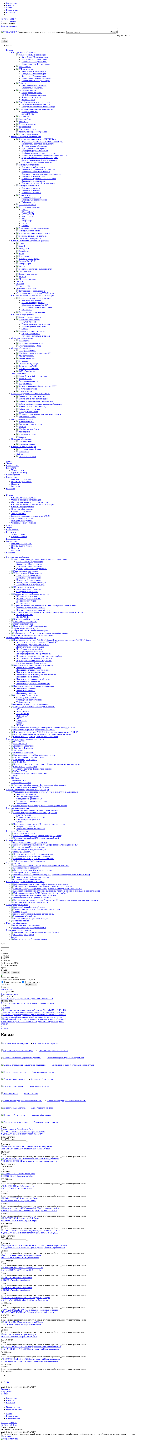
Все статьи (5, 1008)
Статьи (9, 1414)
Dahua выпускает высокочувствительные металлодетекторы (27, 1003)
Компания (5, 1389)
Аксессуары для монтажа (22, 419)
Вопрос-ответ (12, 1416)
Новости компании (12, 982)
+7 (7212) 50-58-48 (9, 19)
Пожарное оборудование (22, 439)
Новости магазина (32, 982)
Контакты (10, 488)
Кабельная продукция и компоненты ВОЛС (30, 394)
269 (7, 1382)
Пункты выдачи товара (21, 482)
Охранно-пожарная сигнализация (26, 137)
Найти (4, 41)
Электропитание (18, 373)
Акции (9, 461)
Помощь (4, 1394)
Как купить (11, 468)
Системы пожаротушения (22, 314)
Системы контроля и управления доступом (30, 241)
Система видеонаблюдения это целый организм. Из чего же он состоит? (32, 1017)
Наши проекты (12, 465)
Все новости (6, 989)
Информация (6, 1391)
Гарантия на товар (19, 472)
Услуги (9, 463)
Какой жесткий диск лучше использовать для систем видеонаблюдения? (32, 1021)
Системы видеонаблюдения (23, 52)
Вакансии (15, 486)
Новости (15, 484)
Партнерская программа (21, 479)
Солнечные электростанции (23, 447)
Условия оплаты (18, 470)
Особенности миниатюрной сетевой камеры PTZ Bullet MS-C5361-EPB (32, 1012)
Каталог (9, 50)
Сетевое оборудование (21, 348)
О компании (11, 477)
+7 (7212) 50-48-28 (9, 21)
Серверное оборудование (22, 338)
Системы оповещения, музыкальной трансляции (32, 295)
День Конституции (9, 994)
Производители (13, 475)
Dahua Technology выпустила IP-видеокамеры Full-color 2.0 (27, 998)
